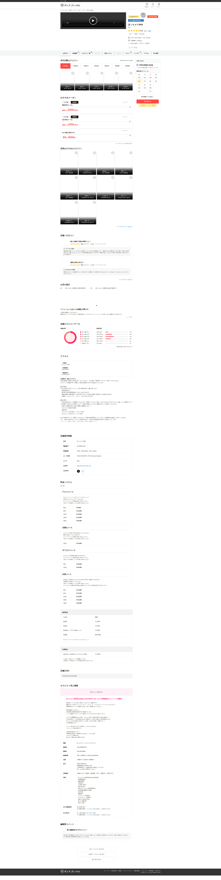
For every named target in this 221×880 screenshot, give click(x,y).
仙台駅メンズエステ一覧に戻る (96, 854)
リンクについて (144, 870)
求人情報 (155, 53)
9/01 (107, 66)
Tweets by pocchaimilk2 (69, 676)
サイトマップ (107, 870)
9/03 (127, 66)
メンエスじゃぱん (63, 10)
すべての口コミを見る (125, 279)
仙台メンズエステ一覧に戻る (96, 849)
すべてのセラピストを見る (124, 226)
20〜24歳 (84, 334)
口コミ (128, 53)
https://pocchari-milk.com (84, 466)
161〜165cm (100, 338)
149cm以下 (99, 332)
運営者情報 (151, 870)
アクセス (146, 53)
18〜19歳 (84, 332)
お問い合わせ (158, 870)
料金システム (108, 53)
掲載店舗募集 (137, 870)
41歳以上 (84, 343)
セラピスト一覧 (86, 53)
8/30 (86, 66)
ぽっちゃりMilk (135, 24)
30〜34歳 (84, 338)
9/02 (117, 66)
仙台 (129, 27)
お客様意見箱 (114, 870)
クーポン (136, 53)
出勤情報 (74, 53)
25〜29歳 (84, 336)
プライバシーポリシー (128, 870)
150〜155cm (100, 334)
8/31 (96, 66)
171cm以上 (99, 343)
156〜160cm (100, 336)
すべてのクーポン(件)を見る (123, 143)
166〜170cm (100, 341)
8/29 (76, 66)
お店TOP (65, 53)
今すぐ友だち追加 (91, 813)
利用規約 (120, 870)
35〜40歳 (84, 341)
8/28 (65, 66)
